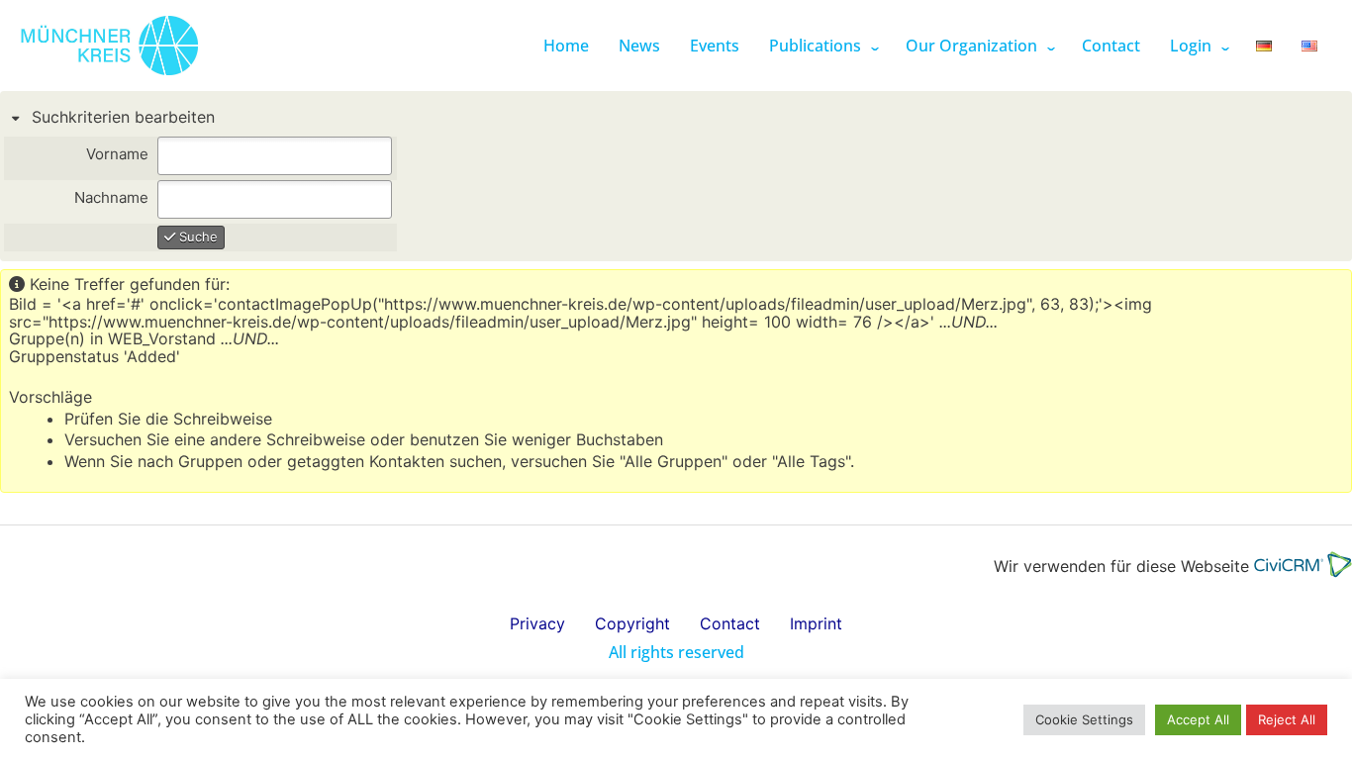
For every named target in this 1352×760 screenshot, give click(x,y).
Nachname (111, 198)
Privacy (537, 623)
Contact (1111, 45)
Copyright (632, 623)
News (639, 45)
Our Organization (971, 45)
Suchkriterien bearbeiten (121, 117)
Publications (815, 45)
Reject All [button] (1286, 719)
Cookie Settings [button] (1084, 719)
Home (566, 45)
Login (1190, 45)
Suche (196, 236)
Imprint (816, 623)
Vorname (117, 154)
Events (714, 45)
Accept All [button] (1198, 719)
